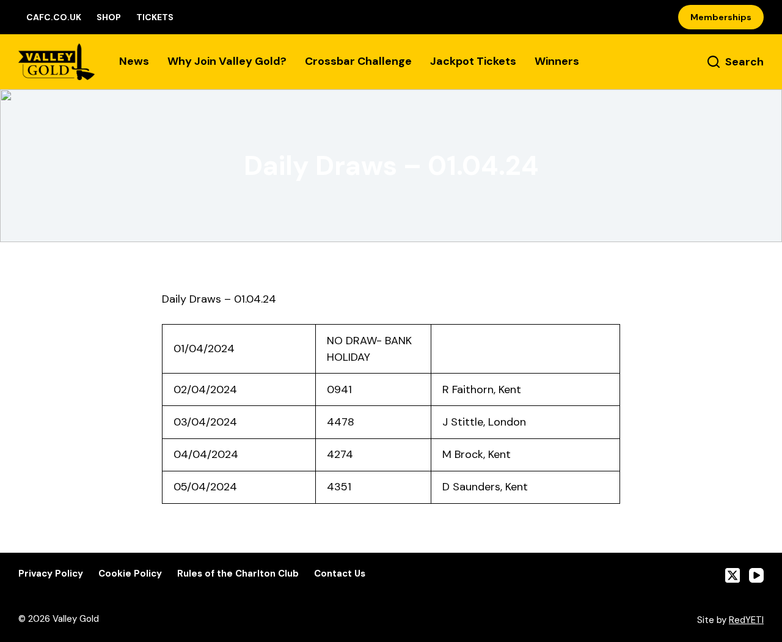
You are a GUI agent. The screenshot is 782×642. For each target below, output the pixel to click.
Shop (109, 17)
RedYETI (746, 620)
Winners (557, 61)
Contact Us (339, 574)
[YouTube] (756, 575)
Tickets (155, 17)
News (134, 61)
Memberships (720, 17)
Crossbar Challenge (358, 61)
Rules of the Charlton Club (238, 574)
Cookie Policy (130, 574)
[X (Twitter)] (732, 575)
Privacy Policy (50, 574)
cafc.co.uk (53, 17)
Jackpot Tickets (473, 61)
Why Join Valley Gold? (227, 61)
